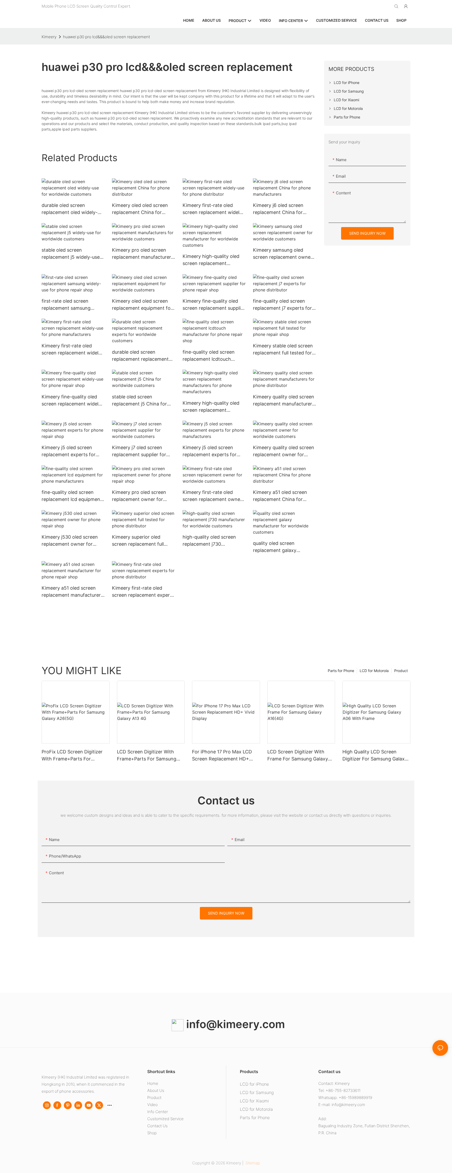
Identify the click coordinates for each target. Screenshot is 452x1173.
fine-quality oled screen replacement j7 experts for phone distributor (282, 305)
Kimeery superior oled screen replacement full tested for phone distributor (143, 541)
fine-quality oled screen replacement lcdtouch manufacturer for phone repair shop (209, 356)
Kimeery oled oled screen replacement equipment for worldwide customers (142, 305)
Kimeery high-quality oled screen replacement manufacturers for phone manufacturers (211, 407)
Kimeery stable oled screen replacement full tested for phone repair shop (283, 349)
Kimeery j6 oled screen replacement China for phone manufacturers (278, 209)
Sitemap (252, 1162)
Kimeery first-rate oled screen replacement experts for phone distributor (143, 592)
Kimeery (49, 36)
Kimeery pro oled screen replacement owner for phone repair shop (139, 496)
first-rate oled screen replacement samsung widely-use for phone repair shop (72, 305)
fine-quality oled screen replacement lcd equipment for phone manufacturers (72, 496)
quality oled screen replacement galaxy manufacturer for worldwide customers (284, 547)
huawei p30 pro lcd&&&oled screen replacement (106, 36)
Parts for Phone (341, 670)
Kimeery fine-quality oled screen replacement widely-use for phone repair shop (72, 400)
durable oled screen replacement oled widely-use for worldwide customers (70, 209)
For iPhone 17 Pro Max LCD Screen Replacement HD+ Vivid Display (222, 755)
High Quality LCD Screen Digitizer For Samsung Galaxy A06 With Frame (374, 755)
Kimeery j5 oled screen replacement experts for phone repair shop (68, 451)
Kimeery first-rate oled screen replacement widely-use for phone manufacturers (72, 349)
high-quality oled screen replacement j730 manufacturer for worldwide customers (214, 541)
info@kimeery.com (234, 1024)
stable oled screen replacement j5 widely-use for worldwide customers (71, 254)
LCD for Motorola (374, 670)
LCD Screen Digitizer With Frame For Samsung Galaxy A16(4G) (297, 755)
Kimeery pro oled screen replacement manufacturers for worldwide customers (142, 254)
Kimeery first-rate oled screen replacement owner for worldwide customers (212, 496)
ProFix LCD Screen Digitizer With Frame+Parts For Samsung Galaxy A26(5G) (72, 755)
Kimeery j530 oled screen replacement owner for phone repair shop (70, 541)
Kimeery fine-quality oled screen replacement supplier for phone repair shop (214, 305)
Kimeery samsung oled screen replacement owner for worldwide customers (282, 254)
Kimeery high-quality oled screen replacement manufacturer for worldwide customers (214, 260)
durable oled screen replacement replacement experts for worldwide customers (140, 356)
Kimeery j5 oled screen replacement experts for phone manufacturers (209, 451)
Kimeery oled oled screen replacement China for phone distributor (140, 209)
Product (401, 670)
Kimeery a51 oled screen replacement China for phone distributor (280, 496)
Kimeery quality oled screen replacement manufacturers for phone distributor (283, 400)
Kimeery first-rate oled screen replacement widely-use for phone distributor (213, 209)
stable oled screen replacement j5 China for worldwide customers (139, 400)
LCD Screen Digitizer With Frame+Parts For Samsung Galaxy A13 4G (146, 755)
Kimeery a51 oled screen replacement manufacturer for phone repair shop (71, 592)
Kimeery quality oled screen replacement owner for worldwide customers (283, 451)
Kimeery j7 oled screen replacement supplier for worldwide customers (139, 451)
